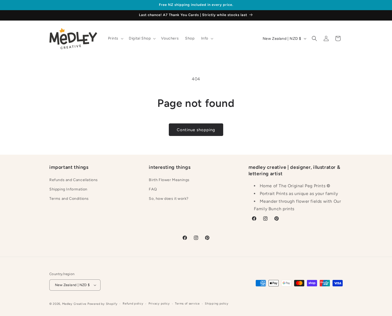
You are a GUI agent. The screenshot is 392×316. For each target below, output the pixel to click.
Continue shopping (196, 129)
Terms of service (187, 303)
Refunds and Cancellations (73, 180)
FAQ (153, 189)
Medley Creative (74, 304)
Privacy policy (159, 303)
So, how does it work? (169, 198)
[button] (115, 38)
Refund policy (133, 303)
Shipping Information (68, 189)
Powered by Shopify (102, 304)
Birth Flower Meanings (169, 180)
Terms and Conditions (69, 198)
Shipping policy (217, 303)
